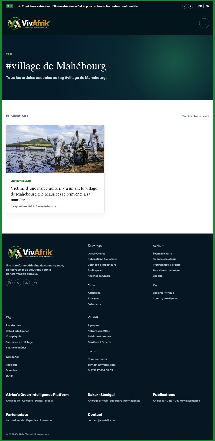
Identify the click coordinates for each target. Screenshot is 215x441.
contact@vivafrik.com (101, 364)
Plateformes (13, 325)
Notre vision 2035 (99, 331)
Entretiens (94, 304)
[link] (9, 282)
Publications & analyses (102, 259)
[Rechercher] (204, 23)
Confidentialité (158, 434)
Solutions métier (16, 347)
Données (11, 370)
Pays (134, 23)
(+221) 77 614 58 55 (100, 370)
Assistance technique (166, 270)
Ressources (151, 23)
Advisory (88, 23)
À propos (171, 23)
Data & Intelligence (17, 331)
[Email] (35, 282)
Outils (9, 375)
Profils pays (95, 270)
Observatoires (96, 253)
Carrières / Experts (99, 342)
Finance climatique (164, 259)
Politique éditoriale (99, 336)
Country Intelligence (165, 298)
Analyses (93, 298)
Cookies (204, 434)
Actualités (94, 292)
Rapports (11, 364)
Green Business (110, 434)
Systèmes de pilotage (19, 342)
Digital (105, 23)
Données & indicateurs (102, 264)
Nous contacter (97, 359)
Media (122, 23)
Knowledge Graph (99, 275)
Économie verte (162, 253)
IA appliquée (13, 336)
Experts (158, 275)
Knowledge (67, 23)
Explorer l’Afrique (163, 292)
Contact (188, 23)
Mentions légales (134, 434)
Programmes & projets (167, 264)
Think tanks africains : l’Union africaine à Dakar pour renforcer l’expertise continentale (80, 6)
